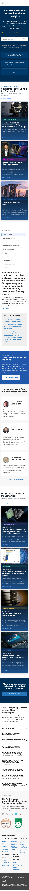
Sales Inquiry (5, 863)
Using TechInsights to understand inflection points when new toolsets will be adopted (13, 326)
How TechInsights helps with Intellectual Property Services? (11, 746)
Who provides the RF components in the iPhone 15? (14, 71)
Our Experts (5, 849)
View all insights (6, 98)
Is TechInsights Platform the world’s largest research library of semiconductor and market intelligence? (13, 762)
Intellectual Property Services (23, 851)
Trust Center (5, 851)
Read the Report (7, 586)
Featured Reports (17, 865)
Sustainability (14, 841)
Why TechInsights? (8, 728)
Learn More (5, 308)
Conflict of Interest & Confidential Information (11, 885)
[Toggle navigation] (3, 3)
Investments (5, 843)
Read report (6, 137)
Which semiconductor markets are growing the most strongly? (14, 63)
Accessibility (4, 884)
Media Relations (6, 865)
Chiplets (13, 849)
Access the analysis (8, 628)
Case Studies (16, 869)
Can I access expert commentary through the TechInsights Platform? (13, 769)
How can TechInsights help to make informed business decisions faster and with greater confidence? (13, 777)
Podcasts (15, 867)
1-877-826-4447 (6, 876)
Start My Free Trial (14, 693)
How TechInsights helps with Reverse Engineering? (11, 734)
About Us (4, 841)
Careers (4, 844)
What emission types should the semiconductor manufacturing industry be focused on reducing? (12, 754)
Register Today (7, 177)
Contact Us (4, 860)
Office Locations (6, 862)
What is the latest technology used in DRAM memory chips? (14, 55)
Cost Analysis (23, 847)
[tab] (13, 234)
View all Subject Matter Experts (14, 479)
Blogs (14, 862)
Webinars (15, 864)
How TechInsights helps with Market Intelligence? (13, 740)
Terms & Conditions (21, 884)
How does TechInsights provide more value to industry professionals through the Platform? (13, 784)
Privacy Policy (12, 884)
